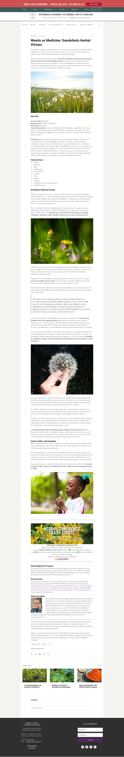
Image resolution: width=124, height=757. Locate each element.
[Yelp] (90, 747)
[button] (35, 9)
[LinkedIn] (95, 747)
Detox (44, 644)
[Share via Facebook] (31, 654)
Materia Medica (36, 644)
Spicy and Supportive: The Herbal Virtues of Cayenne (88, 686)
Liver (50, 644)
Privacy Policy (32, 748)
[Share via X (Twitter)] (36, 654)
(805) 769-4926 (30, 739)
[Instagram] (82, 747)
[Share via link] (44, 654)
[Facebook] (86, 747)
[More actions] (92, 36)
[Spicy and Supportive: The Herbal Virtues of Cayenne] (89, 675)
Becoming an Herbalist (86, 24)
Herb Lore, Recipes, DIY (55, 24)
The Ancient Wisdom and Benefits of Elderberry (32, 686)
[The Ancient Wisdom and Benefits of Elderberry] (34, 675)
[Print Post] (48, 654)
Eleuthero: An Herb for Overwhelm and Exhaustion (61, 686)
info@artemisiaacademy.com (79, 18)
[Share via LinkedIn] (40, 654)
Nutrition (33, 24)
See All (100, 665)
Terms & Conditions (32, 745)
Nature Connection (71, 24)
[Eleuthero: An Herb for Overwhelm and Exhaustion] (62, 675)
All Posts (24, 24)
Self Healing (42, 24)
